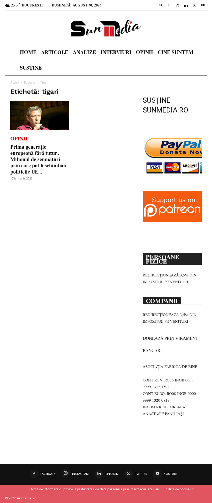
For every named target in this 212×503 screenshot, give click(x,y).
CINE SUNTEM (175, 52)
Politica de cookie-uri (179, 489)
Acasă (14, 82)
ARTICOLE (54, 52)
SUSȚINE (31, 67)
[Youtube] (203, 5)
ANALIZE (84, 52)
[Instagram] (177, 5)
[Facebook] (169, 5)
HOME (28, 52)
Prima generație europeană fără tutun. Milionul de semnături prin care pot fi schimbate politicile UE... (38, 159)
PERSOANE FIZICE (162, 258)
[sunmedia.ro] (106, 28)
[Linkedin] (186, 5)
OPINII (144, 52)
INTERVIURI (116, 52)
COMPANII (162, 300)
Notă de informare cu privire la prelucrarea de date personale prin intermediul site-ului (95, 489)
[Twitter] (194, 5)
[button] (161, 5)
